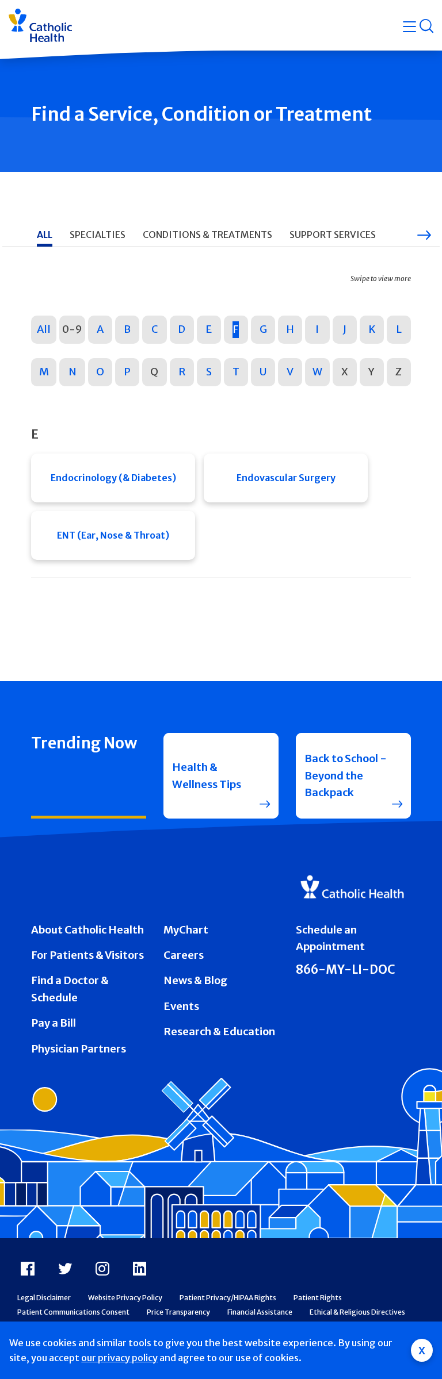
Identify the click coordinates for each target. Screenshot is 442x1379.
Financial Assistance (259, 1312)
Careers (183, 955)
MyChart (185, 929)
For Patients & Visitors (87, 955)
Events (181, 1006)
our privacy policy (119, 1357)
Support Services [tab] (332, 234)
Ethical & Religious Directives (357, 1312)
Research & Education (219, 1031)
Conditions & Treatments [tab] (207, 234)
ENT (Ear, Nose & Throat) (113, 535)
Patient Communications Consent (73, 1312)
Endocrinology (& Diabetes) (113, 477)
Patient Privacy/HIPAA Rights (228, 1297)
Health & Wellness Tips (206, 775)
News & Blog (195, 980)
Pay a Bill (53, 1023)
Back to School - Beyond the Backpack (345, 775)
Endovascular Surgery (286, 477)
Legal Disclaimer (44, 1297)
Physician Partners (78, 1048)
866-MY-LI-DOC (345, 969)
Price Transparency (178, 1312)
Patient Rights (318, 1297)
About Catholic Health (87, 929)
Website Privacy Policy (125, 1297)
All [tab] (44, 234)
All (44, 329)
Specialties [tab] (97, 234)
